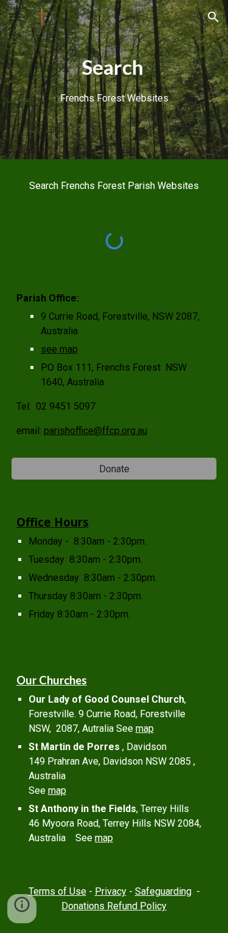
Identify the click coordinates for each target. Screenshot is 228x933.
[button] (14, 16)
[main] (114, 80)
